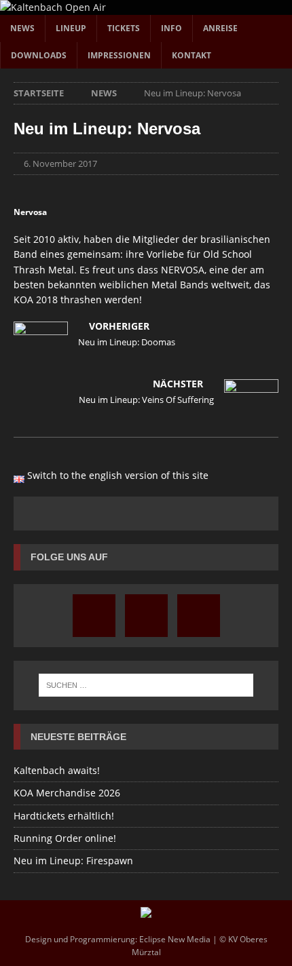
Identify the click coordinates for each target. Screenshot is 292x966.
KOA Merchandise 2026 (67, 792)
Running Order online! (65, 838)
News (22, 28)
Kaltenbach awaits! (57, 770)
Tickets (123, 28)
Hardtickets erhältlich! (64, 815)
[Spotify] (198, 615)
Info (171, 28)
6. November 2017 (60, 163)
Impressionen (119, 55)
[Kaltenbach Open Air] (53, 7)
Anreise (220, 28)
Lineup (71, 28)
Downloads (39, 55)
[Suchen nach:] (146, 685)
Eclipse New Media (175, 939)
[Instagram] (94, 615)
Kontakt (191, 55)
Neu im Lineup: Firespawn (73, 860)
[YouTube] (146, 615)
